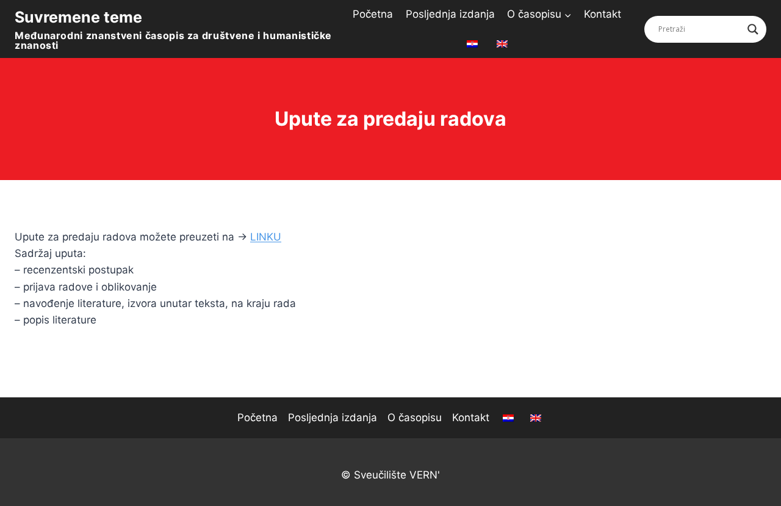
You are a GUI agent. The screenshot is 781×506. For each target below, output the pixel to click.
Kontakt (602, 14)
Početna (373, 14)
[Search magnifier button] (752, 29)
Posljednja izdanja (450, 14)
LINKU (265, 237)
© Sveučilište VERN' (390, 475)
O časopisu (414, 417)
